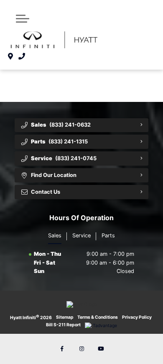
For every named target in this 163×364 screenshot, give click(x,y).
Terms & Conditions (97, 317)
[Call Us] (22, 56)
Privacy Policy (137, 317)
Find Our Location (53, 175)
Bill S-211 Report (63, 325)
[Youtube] (100, 349)
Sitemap (65, 317)
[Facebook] (62, 349)
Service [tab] (81, 235)
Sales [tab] (54, 235)
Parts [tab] (108, 235)
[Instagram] (81, 349)
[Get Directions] (10, 56)
